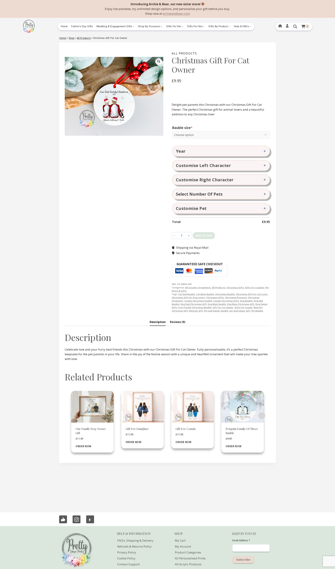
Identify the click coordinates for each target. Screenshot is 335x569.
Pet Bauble (257, 310)
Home (64, 26)
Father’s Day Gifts (82, 26)
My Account (183, 546)
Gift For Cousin (186, 429)
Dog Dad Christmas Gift (193, 304)
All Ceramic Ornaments (198, 287)
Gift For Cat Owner (223, 307)
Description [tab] (158, 322)
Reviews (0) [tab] (177, 322)
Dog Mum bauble (217, 304)
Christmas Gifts (235, 287)
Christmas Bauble (225, 294)
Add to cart (204, 235)
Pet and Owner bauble (216, 310)
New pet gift (196, 310)
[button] (159, 61)
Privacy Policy (126, 552)
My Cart (180, 540)
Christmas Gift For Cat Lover (252, 294)
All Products (184, 53)
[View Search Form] (295, 26)
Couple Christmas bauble (198, 300)
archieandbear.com (176, 14)
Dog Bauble (246, 300)
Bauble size (190, 127)
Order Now (83, 446)
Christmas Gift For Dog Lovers (188, 297)
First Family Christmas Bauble (195, 307)
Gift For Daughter (137, 429)
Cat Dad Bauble (186, 294)
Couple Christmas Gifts (226, 300)
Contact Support (128, 564)
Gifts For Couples (254, 287)
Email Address (241, 540)
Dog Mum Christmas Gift (240, 304)
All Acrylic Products (188, 564)
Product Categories (188, 552)
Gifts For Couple (243, 307)
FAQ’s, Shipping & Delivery (135, 540)
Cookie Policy (126, 558)
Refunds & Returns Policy (134, 546)
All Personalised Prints (190, 558)
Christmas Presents (236, 297)
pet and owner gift (239, 310)
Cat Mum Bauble (205, 294)
